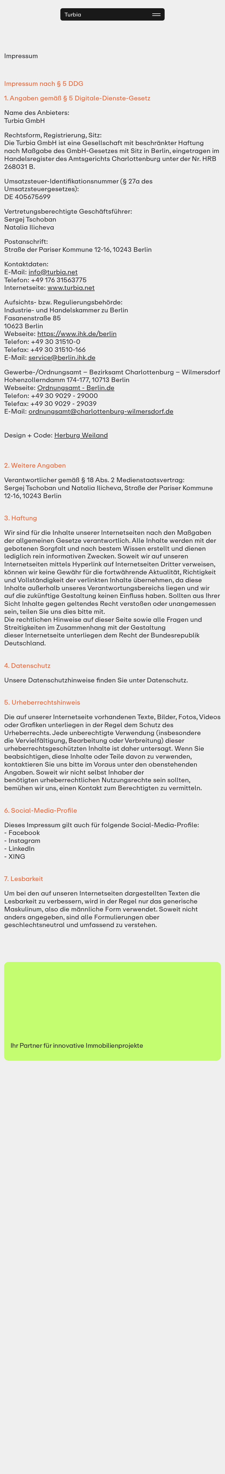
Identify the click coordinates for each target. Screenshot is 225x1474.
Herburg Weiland (81, 435)
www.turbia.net (71, 287)
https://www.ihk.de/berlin (77, 333)
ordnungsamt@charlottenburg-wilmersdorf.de (101, 411)
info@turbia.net (53, 272)
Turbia (72, 14)
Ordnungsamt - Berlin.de (75, 387)
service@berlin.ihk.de (62, 357)
